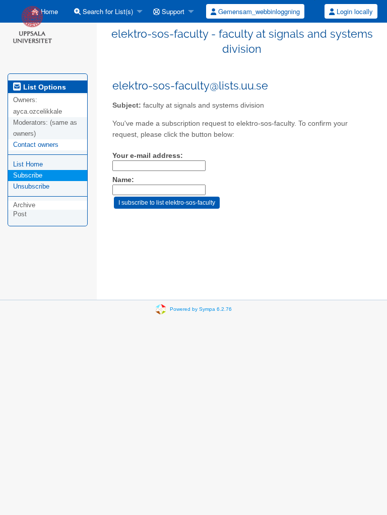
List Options (43, 87)
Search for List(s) (107, 11)
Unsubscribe (31, 186)
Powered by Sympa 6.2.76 (201, 309)
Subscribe (27, 175)
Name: (123, 180)
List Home (28, 164)
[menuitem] (105, 11)
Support (172, 11)
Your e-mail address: (147, 155)
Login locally (354, 11)
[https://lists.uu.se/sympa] (32, 24)
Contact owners (35, 144)
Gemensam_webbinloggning (258, 11)
